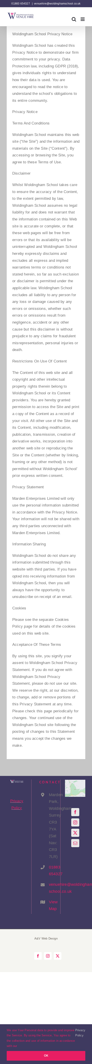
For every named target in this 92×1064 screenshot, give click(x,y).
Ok (46, 1055)
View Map (50, 905)
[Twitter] (75, 833)
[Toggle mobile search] (74, 19)
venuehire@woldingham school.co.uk (50, 888)
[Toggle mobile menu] (83, 19)
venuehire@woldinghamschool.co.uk (57, 3)
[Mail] (75, 843)
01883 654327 (50, 870)
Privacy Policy (80, 1032)
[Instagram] (75, 822)
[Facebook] (75, 812)
